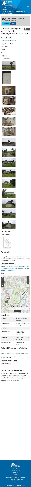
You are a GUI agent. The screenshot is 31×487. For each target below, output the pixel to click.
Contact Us (15, 468)
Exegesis (13, 477)
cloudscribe (16, 481)
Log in (15, 482)
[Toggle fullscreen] (28, 277)
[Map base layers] (2, 280)
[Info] (2, 283)
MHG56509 (3, 353)
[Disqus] (15, 402)
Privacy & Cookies (15, 472)
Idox (19, 477)
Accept (13, 23)
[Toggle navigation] (28, 7)
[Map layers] (2, 278)
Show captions (5, 58)
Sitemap (15, 474)
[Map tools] (2, 286)
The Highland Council (20, 485)
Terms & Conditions (15, 470)
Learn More (6, 23)
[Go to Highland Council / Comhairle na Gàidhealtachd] (7, 3)
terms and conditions (20, 307)
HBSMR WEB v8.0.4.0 (18, 479)
